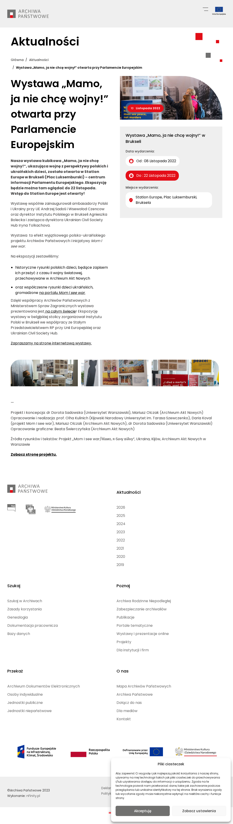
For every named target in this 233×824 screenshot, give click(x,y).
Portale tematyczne (134, 625)
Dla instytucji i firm (132, 650)
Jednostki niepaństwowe (29, 710)
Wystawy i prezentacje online (142, 633)
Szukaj (13, 586)
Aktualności (128, 492)
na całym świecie (60, 311)
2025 (120, 515)
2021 (120, 548)
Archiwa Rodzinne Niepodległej (143, 601)
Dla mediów (126, 710)
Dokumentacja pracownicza (32, 625)
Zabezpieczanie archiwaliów (141, 609)
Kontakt (123, 719)
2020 (120, 556)
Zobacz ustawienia (199, 811)
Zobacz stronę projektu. (34, 454)
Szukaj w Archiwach (24, 601)
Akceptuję (142, 811)
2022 (120, 540)
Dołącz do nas (129, 702)
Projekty (123, 642)
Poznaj (123, 586)
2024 (120, 523)
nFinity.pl (33, 796)
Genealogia (17, 617)
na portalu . (62, 292)
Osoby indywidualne (25, 694)
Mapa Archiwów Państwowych (143, 686)
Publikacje (125, 617)
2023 (120, 532)
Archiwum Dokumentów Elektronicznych (43, 686)
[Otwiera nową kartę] (11, 508)
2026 (120, 507)
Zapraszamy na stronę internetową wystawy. (51, 343)
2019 (120, 564)
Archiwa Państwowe (134, 694)
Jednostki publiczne (25, 702)
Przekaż (15, 671)
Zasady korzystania (24, 609)
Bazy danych (18, 633)
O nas (122, 671)
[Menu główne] (205, 9)
